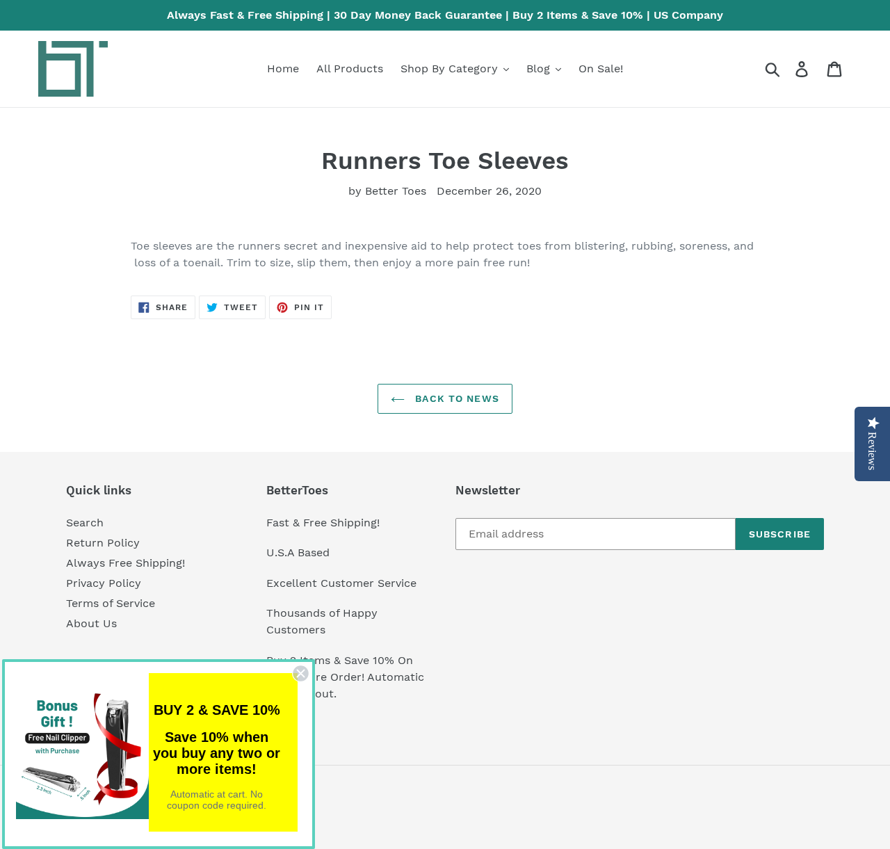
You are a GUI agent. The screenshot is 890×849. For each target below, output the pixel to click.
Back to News (455, 398)
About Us (91, 623)
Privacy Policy (103, 583)
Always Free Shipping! (125, 562)
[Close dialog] (300, 673)
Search (85, 522)
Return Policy (103, 542)
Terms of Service (110, 603)
